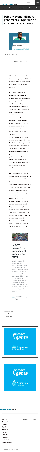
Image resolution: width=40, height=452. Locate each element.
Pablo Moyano (8, 314)
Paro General (8, 316)
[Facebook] (22, 417)
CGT (12, 311)
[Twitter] (32, 417)
